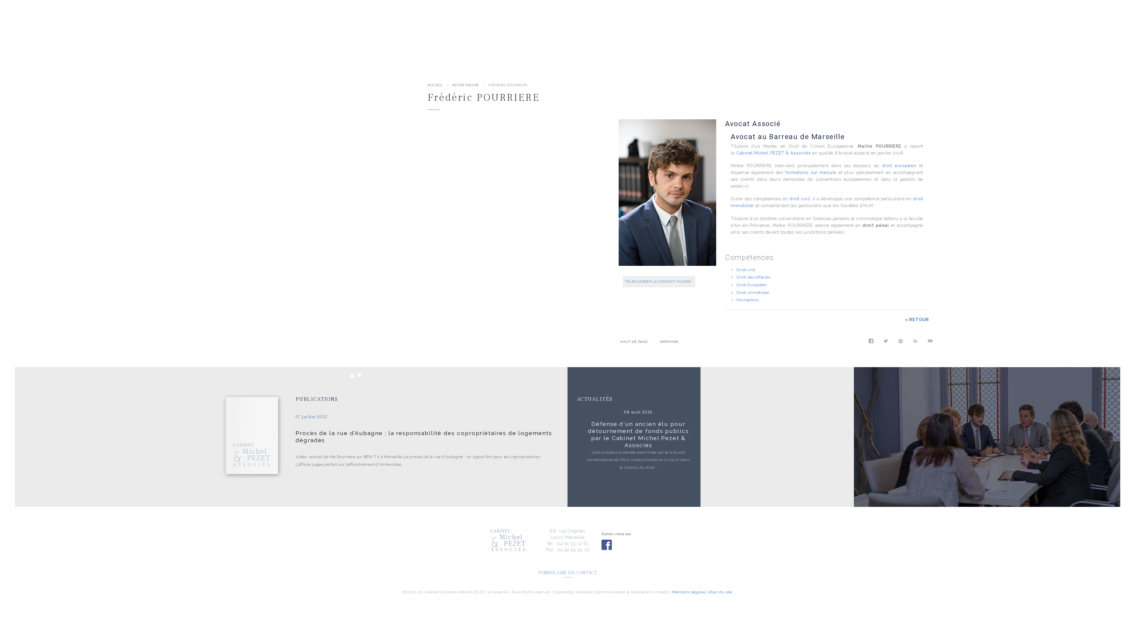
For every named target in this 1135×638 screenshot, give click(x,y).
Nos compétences (141, 30)
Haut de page (634, 342)
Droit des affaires (753, 277)
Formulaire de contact (567, 573)
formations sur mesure (810, 172)
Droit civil (746, 269)
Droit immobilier (753, 292)
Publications (317, 399)
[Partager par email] (929, 342)
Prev (352, 375)
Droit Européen (752, 284)
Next (359, 375)
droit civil (799, 198)
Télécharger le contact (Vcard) (658, 281)
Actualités (595, 399)
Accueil (34, 30)
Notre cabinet (65, 30)
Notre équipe (101, 30)
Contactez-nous (225, 30)
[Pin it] (899, 342)
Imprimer (669, 342)
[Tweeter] (884, 342)
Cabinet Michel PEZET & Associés (773, 152)
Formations (748, 299)
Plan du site (720, 592)
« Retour (917, 319)
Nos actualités (183, 30)
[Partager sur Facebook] (870, 342)
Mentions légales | (690, 592)
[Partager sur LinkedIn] (914, 342)
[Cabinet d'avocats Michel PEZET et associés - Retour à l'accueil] (99, 93)
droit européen (899, 165)
